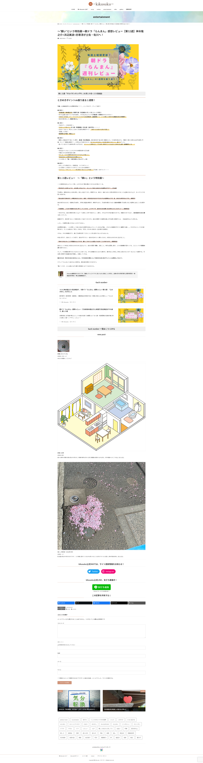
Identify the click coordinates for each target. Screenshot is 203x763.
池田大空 (72, 737)
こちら (108, 329)
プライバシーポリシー (102, 756)
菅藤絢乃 (103, 737)
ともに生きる (131, 719)
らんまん (74, 609)
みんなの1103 (105, 724)
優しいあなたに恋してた (106, 728)
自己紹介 (87, 737)
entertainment (69, 607)
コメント (60, 623)
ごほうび (120, 719)
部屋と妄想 (60, 453)
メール (59, 661)
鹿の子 (139, 737)
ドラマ (62, 728)
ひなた (69, 609)
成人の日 (85, 733)
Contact (92, 756)
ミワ (77, 728)
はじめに (62, 724)
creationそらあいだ (105, 747)
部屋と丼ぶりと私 (62, 354)
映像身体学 (131, 733)
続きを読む (121, 457)
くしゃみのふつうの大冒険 (98, 719)
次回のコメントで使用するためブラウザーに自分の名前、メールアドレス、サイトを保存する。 (86, 678)
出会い (119, 728)
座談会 (70, 733)
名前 (58, 653)
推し (114, 733)
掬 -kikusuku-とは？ (63, 756)
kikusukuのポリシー (74, 756)
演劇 (80, 737)
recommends (75, 719)
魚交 (131, 737)
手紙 (101, 733)
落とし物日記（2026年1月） (65, 552)
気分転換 (62, 737)
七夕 (93, 728)
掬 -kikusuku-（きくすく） (69, 302)
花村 (96, 737)
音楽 (125, 737)
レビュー (85, 728)
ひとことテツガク (74, 724)
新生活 (122, 733)
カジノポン (137, 724)
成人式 (94, 733)
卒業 (126, 728)
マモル (70, 728)
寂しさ (62, 733)
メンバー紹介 (85, 756)
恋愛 (77, 733)
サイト (59, 670)
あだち (85, 719)
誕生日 (118, 737)
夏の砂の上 (134, 728)
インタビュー (126, 724)
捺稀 (108, 733)
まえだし (94, 724)
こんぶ (112, 719)
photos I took (64, 719)
